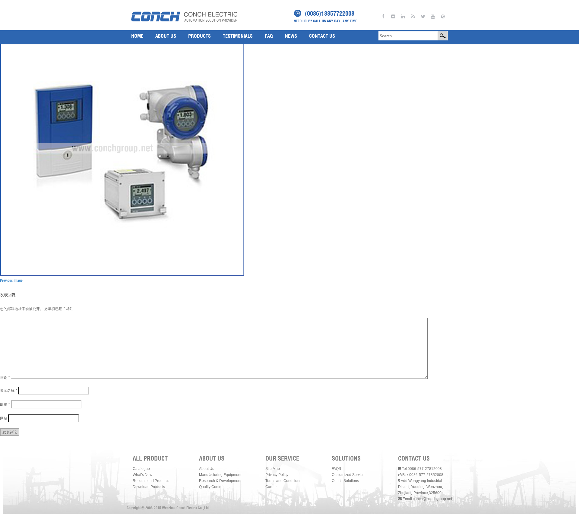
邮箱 (5, 404)
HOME (137, 36)
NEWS (291, 36)
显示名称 (8, 390)
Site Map (272, 469)
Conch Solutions (345, 481)
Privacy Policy (276, 475)
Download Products (149, 487)
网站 (3, 418)
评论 (5, 377)
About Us (206, 469)
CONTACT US (322, 36)
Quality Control (211, 487)
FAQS (336, 469)
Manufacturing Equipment (220, 475)
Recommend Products (151, 481)
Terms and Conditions (283, 481)
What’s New (142, 475)
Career (271, 487)
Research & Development (220, 481)
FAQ (269, 36)
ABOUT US (165, 36)
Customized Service (348, 475)
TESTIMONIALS (238, 36)
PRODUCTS (199, 36)
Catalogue (141, 469)
